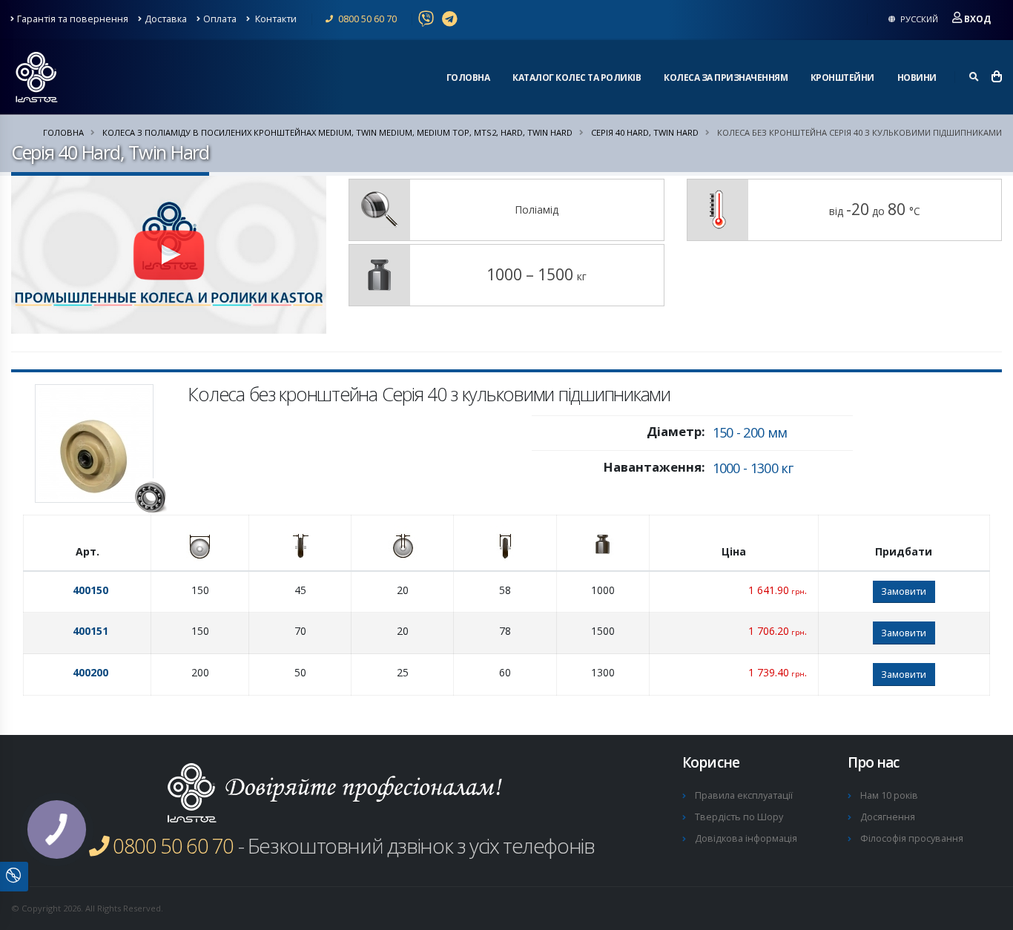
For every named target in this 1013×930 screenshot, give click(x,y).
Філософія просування (911, 838)
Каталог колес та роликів (576, 77)
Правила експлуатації (744, 795)
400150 (90, 590)
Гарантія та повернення (72, 19)
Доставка (166, 19)
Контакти (275, 19)
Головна (468, 77)
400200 (90, 672)
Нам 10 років (889, 795)
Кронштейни (842, 77)
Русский (918, 18)
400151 (90, 631)
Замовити (903, 591)
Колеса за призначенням (726, 77)
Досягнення (887, 817)
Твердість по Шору (739, 817)
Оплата (220, 19)
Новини (917, 77)
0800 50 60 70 (366, 19)
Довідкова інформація (746, 838)
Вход (977, 19)
